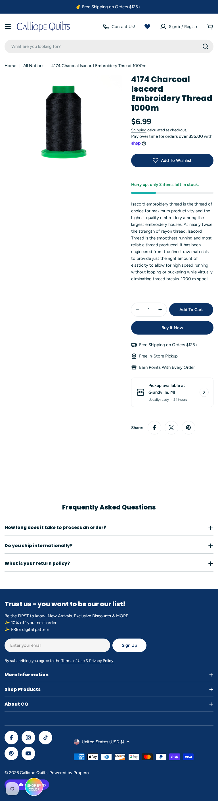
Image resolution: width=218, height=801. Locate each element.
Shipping (138, 130)
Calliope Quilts (33, 772)
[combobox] (109, 46)
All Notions (33, 65)
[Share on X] (171, 427)
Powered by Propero (69, 772)
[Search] (205, 46)
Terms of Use (73, 660)
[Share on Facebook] (154, 427)
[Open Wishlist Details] (147, 26)
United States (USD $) (103, 741)
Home (10, 65)
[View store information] (204, 392)
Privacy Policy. (101, 660)
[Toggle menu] (8, 26)
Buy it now (172, 327)
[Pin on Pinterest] (188, 427)
